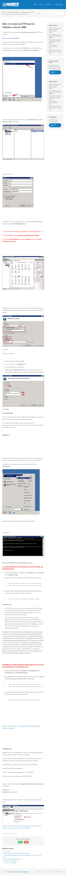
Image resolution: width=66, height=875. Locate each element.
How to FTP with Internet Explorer (12, 859)
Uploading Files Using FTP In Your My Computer (16, 853)
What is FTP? (7, 851)
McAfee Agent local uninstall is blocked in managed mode (55, 52)
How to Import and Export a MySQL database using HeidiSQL (55, 41)
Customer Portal (53, 125)
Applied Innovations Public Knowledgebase (18, 871)
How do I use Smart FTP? (10, 860)
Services (41, 4)
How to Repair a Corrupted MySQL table (53, 46)
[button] (20, 842)
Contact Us (49, 4)
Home (35, 4)
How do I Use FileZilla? (10, 862)
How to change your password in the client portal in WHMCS (55, 36)
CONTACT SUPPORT (52, 72)
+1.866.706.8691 (58, 4)
